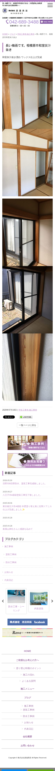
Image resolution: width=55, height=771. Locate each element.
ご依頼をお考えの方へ (27, 660)
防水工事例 (11, 562)
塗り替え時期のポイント (28, 668)
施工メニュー (27, 689)
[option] (16, 601)
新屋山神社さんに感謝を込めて (18, 527)
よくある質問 (29, 681)
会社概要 (27, 736)
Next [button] (52, 601)
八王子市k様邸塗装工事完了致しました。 (22, 493)
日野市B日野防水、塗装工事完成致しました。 (25, 482)
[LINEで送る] (26, 417)
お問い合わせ (27, 745)
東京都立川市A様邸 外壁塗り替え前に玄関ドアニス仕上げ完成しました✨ (27, 506)
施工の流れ (28, 674)
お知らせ (8, 572)
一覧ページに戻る (27, 425)
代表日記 (8, 580)
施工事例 (30, 34)
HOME (5, 34)
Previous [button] (2, 601)
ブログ (12, 34)
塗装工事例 (21, 34)
